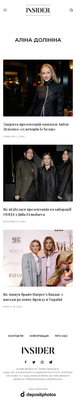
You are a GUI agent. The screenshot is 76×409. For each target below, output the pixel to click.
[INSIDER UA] (38, 9)
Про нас (61, 336)
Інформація (39, 336)
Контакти (15, 336)
